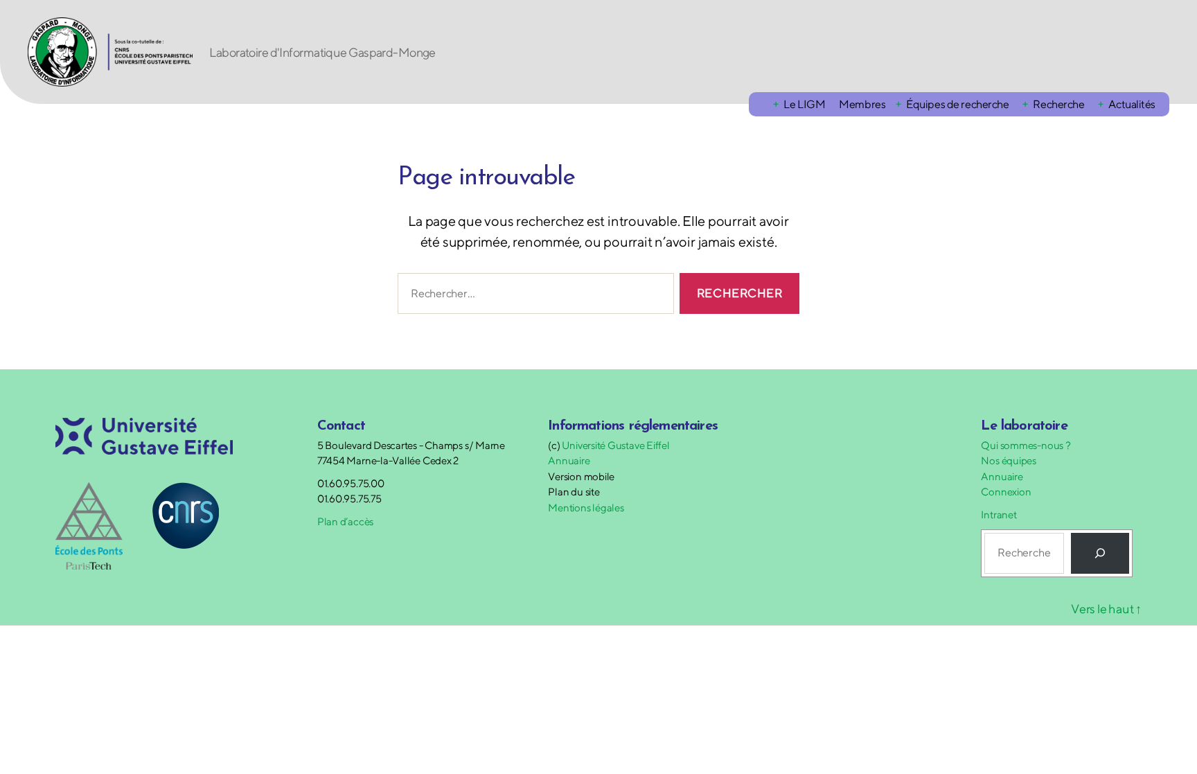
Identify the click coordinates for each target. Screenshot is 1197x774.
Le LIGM (804, 104)
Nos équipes (1008, 460)
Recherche (1058, 104)
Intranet (998, 514)
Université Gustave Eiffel (615, 445)
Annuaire (568, 460)
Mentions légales (585, 507)
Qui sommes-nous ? (1025, 445)
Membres (862, 104)
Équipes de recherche (957, 104)
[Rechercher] (1100, 553)
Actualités (1131, 104)
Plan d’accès (345, 521)
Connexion (1006, 492)
